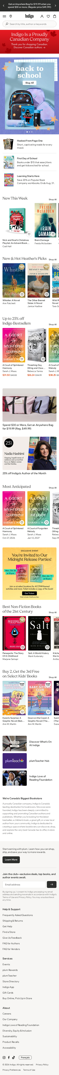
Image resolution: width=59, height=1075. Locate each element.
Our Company (10, 1019)
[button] (4, 16)
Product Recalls (11, 1041)
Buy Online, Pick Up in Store (17, 998)
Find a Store (9, 931)
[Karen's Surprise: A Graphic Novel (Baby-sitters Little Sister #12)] (14, 698)
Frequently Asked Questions (18, 915)
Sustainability (10, 1036)
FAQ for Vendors (11, 949)
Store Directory (11, 981)
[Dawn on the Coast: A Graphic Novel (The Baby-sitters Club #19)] (40, 698)
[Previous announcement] (3, 5)
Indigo (13, 1064)
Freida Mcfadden (43, 243)
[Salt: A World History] (39, 633)
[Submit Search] (6, 23)
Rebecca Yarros (35, 371)
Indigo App (8, 987)
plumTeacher (10, 975)
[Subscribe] (51, 884)
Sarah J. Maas (9, 371)
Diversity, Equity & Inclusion (17, 1030)
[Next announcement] (55, 5)
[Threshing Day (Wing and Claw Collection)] (36, 345)
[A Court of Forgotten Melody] (38, 508)
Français (25, 1057)
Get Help (7, 926)
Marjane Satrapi (10, 659)
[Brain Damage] (45, 220)
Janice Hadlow (35, 306)
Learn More (11, 859)
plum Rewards (10, 969)
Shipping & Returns (13, 920)
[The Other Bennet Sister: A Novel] (39, 280)
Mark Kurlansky (35, 656)
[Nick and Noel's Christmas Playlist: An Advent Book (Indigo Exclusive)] (17, 220)
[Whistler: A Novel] (14, 280)
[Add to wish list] (29, 234)
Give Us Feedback (12, 937)
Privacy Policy (42, 1064)
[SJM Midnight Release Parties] (29, 573)
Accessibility (9, 1047)
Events (6, 964)
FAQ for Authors (11, 943)
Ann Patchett (9, 303)
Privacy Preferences (12, 1070)
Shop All (52, 199)
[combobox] (32, 24)
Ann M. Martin (9, 724)
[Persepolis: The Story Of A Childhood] (14, 633)
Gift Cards (8, 992)
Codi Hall (7, 246)
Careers (7, 1013)
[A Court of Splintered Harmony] (14, 345)
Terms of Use (29, 1070)
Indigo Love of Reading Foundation (21, 1025)
